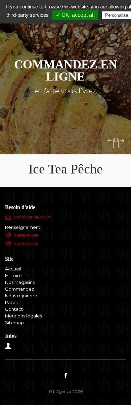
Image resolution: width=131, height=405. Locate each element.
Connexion (8, 346)
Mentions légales (23, 315)
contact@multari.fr (32, 216)
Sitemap (14, 322)
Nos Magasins (20, 282)
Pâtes (11, 302)
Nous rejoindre (21, 295)
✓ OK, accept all (75, 15)
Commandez (19, 289)
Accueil (13, 268)
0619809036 (25, 235)
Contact (14, 309)
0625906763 (25, 243)
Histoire (13, 275)
